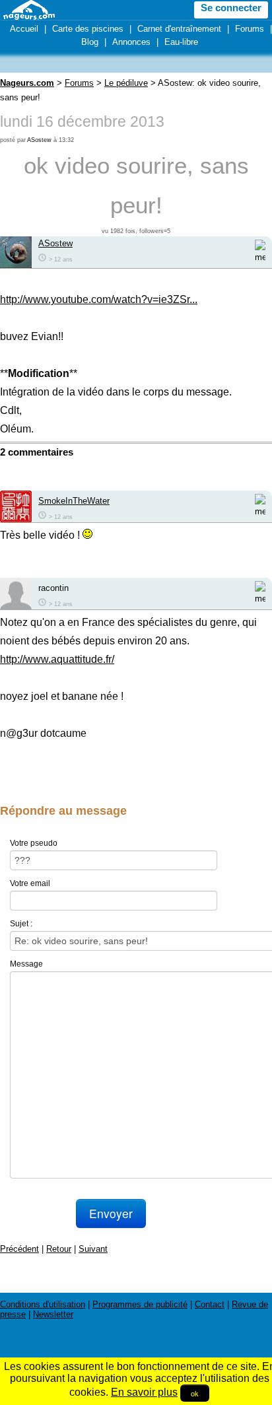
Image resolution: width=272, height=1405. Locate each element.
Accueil (24, 29)
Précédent (19, 1249)
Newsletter (53, 1314)
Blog (89, 42)
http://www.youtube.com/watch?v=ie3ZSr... (98, 299)
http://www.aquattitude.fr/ (57, 659)
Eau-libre (181, 42)
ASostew (39, 140)
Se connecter (231, 8)
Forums (249, 29)
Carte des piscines (87, 29)
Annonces (131, 42)
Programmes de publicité (139, 1304)
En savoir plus (144, 1392)
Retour (58, 1249)
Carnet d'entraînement (179, 29)
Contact (209, 1304)
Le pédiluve (126, 83)
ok (195, 1393)
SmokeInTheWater (74, 501)
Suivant (93, 1249)
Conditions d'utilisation (42, 1304)
